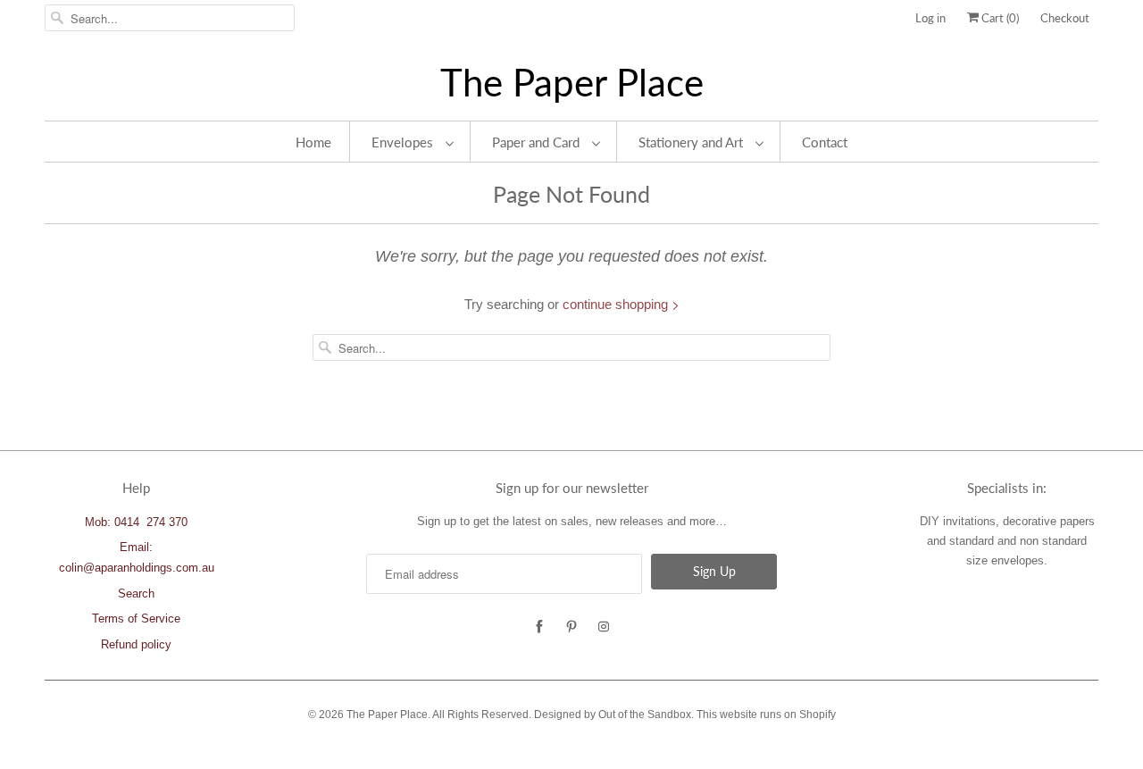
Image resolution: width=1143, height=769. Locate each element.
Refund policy (136, 644)
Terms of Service (136, 618)
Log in (930, 18)
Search (136, 593)
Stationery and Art (692, 142)
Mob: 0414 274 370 (136, 522)
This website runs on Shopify (766, 714)
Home (313, 142)
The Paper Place (572, 83)
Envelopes (404, 142)
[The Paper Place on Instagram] (603, 627)
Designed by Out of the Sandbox (612, 714)
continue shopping (617, 304)
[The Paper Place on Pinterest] (571, 627)
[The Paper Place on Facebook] (539, 627)
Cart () (999, 18)
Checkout (1064, 18)
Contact (824, 142)
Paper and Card (537, 142)
